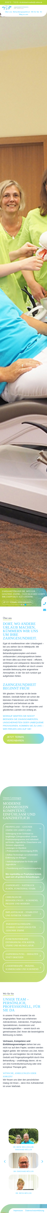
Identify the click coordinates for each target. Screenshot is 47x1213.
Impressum (18, 1211)
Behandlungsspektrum (21, 12)
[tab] (21, 604)
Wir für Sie (35, 12)
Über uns (8, 12)
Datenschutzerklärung (34, 1211)
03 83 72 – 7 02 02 (11, 2)
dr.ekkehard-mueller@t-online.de (31, 2)
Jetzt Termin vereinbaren (17, 602)
